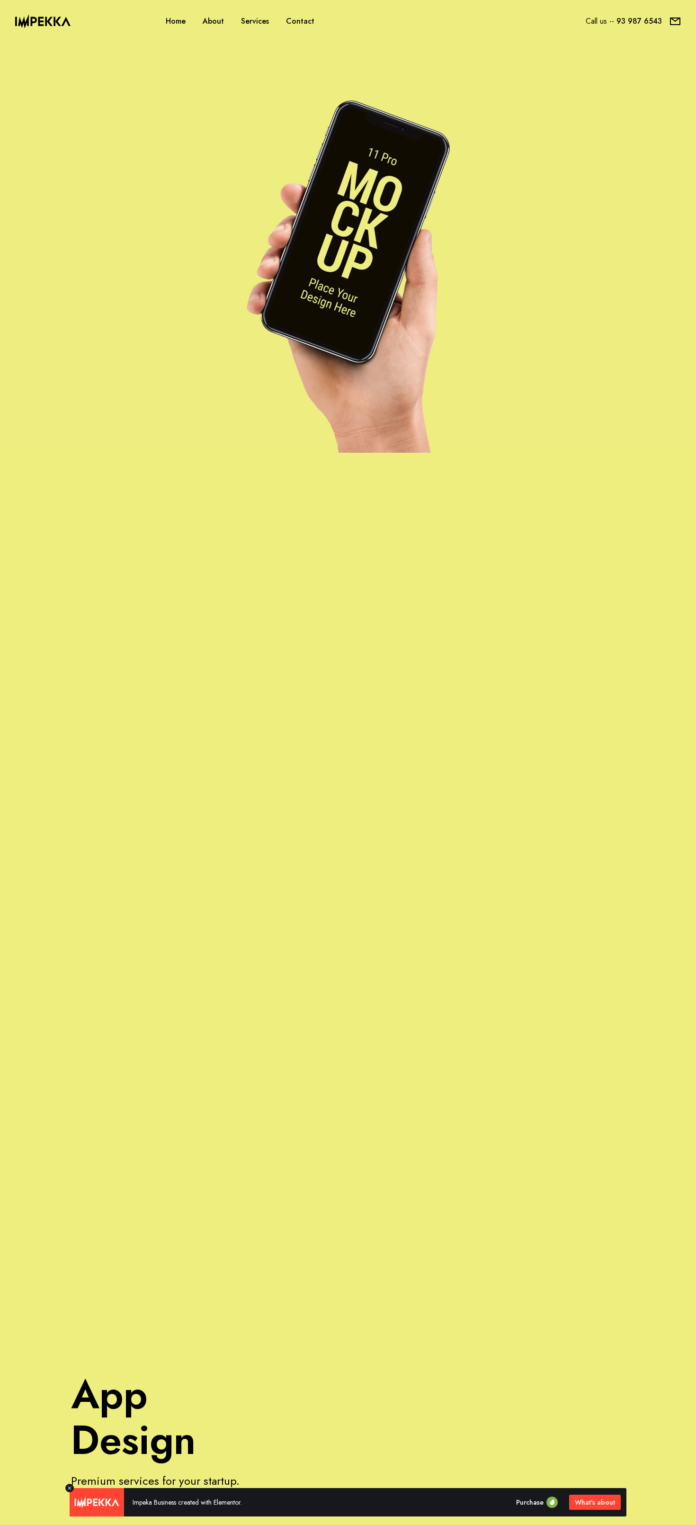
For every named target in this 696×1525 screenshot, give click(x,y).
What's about (595, 1502)
